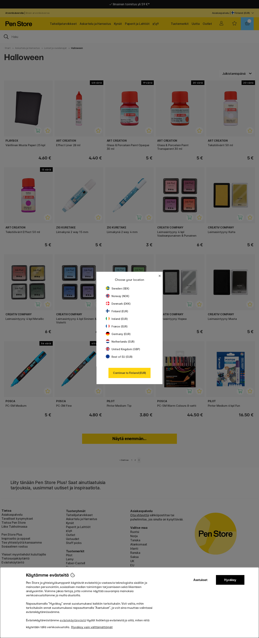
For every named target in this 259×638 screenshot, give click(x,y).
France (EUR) (119, 326)
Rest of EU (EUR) (122, 356)
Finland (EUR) (119, 311)
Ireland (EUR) (119, 318)
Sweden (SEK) (120, 288)
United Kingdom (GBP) (125, 349)
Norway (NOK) (120, 296)
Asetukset (200, 580)
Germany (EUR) (121, 334)
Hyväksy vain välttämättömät (92, 627)
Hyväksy (230, 580)
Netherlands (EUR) (123, 341)
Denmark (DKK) (121, 303)
